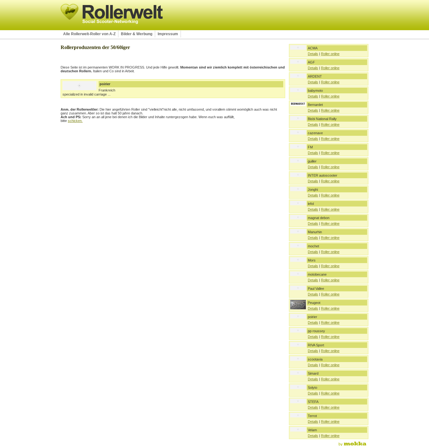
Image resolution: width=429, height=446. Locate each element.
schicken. (75, 121)
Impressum (168, 34)
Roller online (330, 54)
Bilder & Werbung (136, 34)
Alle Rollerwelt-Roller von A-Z (89, 34)
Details (313, 54)
